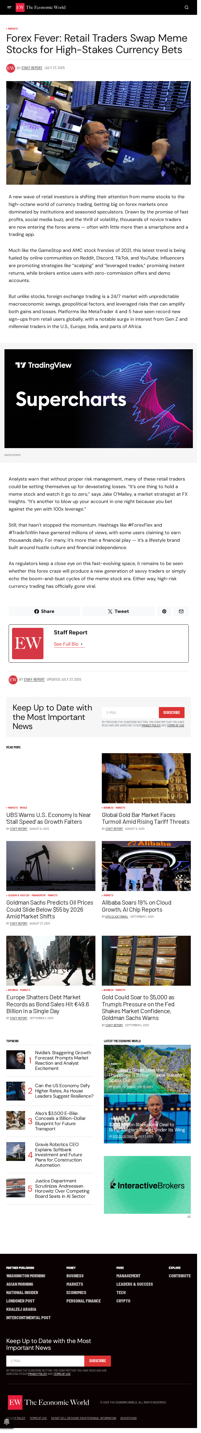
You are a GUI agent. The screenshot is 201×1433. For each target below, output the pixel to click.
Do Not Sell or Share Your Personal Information (83, 1418)
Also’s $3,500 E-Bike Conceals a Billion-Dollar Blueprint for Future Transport (60, 1121)
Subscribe (171, 712)
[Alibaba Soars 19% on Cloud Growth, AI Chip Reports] (146, 866)
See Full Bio (66, 644)
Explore (175, 1268)
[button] (9, 7)
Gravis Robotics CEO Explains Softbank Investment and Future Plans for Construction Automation (58, 1155)
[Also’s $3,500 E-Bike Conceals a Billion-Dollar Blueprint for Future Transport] (15, 1120)
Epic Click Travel (124, 1136)
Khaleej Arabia (21, 1309)
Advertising (128, 1418)
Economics (76, 1292)
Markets (13, 28)
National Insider (22, 1292)
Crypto (123, 1300)
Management (39, 895)
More (120, 1268)
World (23, 807)
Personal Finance (83, 1300)
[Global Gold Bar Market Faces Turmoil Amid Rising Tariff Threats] (146, 778)
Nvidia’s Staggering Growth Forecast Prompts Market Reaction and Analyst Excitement (63, 1060)
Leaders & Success (19, 895)
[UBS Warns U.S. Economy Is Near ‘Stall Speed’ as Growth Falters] (51, 778)
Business (109, 807)
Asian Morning (19, 1284)
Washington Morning (25, 1275)
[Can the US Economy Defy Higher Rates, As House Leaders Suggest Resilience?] (15, 1091)
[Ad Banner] (98, 398)
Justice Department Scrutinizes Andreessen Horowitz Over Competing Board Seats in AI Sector (62, 1188)
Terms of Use (175, 725)
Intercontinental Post (28, 1317)
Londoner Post (20, 1300)
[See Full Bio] (82, 644)
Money (71, 1268)
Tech (121, 1292)
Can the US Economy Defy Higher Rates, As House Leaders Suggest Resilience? (64, 1090)
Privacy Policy (151, 725)
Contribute (180, 1275)
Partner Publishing (20, 1268)
